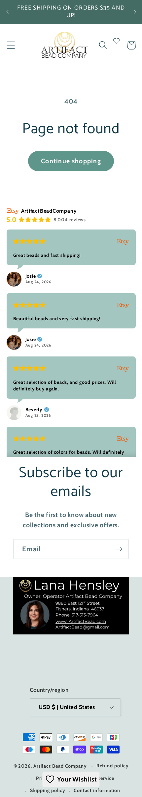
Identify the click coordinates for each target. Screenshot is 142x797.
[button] (10, 45)
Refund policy (112, 766)
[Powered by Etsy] (123, 241)
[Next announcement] (134, 12)
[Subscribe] (119, 549)
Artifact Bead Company (60, 766)
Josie (30, 276)
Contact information (97, 790)
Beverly (34, 409)
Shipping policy (48, 790)
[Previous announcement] (7, 12)
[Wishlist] (117, 45)
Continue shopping (71, 161)
